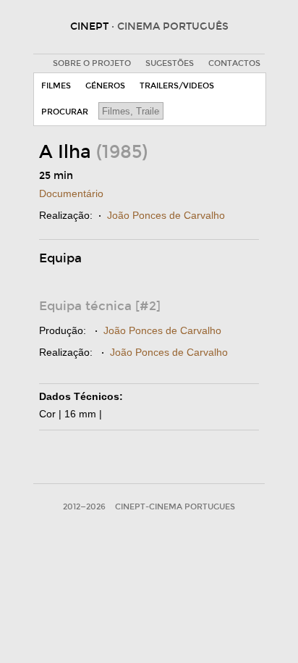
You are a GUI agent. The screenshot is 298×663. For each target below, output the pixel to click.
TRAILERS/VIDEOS (177, 86)
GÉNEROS (105, 86)
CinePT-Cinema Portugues (175, 507)
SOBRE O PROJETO (92, 63)
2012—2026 (84, 507)
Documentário (71, 193)
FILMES (56, 86)
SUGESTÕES (169, 63)
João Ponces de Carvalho (166, 215)
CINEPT (149, 26)
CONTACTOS (234, 63)
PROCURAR (64, 112)
